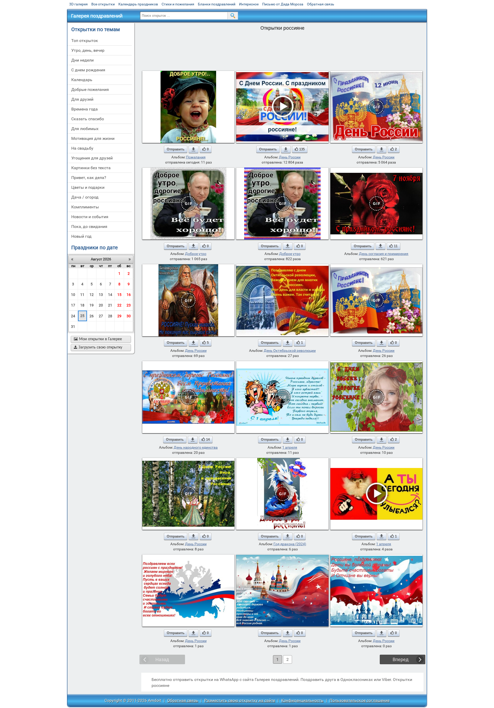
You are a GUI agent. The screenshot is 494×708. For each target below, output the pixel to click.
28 (110, 316)
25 (82, 316)
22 (119, 305)
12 (92, 295)
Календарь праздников (138, 4)
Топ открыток (84, 40)
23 (129, 305)
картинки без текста (91, 167)
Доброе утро (195, 254)
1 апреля (289, 447)
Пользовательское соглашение (360, 700)
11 (82, 295)
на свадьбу (82, 148)
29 (119, 316)
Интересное (249, 4)
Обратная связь (320, 4)
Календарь (81, 79)
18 (82, 305)
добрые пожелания (90, 89)
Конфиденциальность (302, 700)
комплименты (85, 206)
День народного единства (196, 447)
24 (73, 316)
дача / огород (85, 197)
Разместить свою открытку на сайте (239, 700)
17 (73, 305)
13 (101, 295)
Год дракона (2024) (290, 544)
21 (110, 305)
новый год (81, 236)
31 (73, 327)
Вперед (401, 659)
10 (73, 295)
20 (101, 305)
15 (119, 295)
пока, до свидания (89, 226)
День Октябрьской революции (290, 350)
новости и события (89, 216)
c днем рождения (88, 69)
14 (110, 295)
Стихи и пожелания (178, 4)
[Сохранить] (193, 149)
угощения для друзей (92, 158)
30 (129, 316)
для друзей (82, 99)
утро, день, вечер (87, 50)
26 (92, 316)
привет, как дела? (88, 177)
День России (290, 157)
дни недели (82, 60)
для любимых (85, 128)
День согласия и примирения (383, 254)
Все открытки (103, 4)
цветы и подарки (87, 187)
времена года (84, 109)
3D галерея (78, 4)
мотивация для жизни (92, 138)
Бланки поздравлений (216, 4)
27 (101, 316)
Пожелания (196, 157)
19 (92, 305)
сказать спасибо (87, 118)
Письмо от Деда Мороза (282, 4)
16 (129, 295)
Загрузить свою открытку (98, 347)
